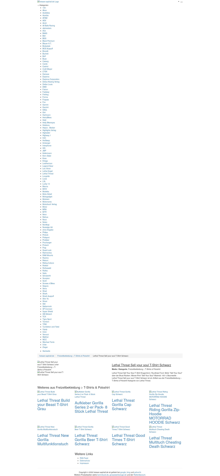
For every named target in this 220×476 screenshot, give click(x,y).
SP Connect (47, 309)
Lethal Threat (48, 173)
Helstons (46, 125)
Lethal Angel (48, 171)
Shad (45, 291)
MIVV (45, 189)
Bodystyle (46, 46)
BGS (44, 38)
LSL (44, 181)
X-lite (44, 344)
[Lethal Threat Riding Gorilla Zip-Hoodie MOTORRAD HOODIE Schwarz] (159, 395)
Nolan (45, 222)
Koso (45, 158)
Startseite (46, 351)
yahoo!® (137, 472)
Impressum (84, 463)
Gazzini (46, 107)
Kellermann (47, 153)
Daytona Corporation (51, 79)
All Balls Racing (49, 25)
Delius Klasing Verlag (51, 81)
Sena (45, 288)
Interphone (47, 145)
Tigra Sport (47, 319)
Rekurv (45, 260)
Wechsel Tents (48, 342)
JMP (44, 150)
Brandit (45, 51)
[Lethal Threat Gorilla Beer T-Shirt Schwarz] (85, 427)
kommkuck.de (103, 474)
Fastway (46, 92)
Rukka (45, 270)
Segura (45, 286)
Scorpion (46, 278)
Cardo (45, 64)
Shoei (45, 301)
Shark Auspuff (48, 296)
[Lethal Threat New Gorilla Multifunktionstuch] (47, 427)
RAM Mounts (48, 255)
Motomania (47, 201)
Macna (45, 186)
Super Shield (48, 311)
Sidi (44, 303)
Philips (45, 232)
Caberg (46, 61)
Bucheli (45, 53)
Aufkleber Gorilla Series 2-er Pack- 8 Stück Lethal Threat (91, 407)
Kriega (45, 161)
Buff (44, 56)
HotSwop (46, 140)
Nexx (45, 214)
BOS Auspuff (48, 48)
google (123, 472)
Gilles (45, 109)
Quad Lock (47, 250)
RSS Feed (84, 458)
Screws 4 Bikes (49, 283)
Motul (45, 206)
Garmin (46, 104)
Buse (45, 58)
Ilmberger (46, 143)
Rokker (45, 265)
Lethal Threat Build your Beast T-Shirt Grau (53, 404)
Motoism (46, 199)
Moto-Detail (47, 194)
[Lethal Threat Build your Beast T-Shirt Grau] (47, 392)
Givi (44, 112)
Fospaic (46, 99)
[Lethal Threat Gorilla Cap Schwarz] (122, 392)
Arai (44, 30)
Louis (45, 178)
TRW (45, 324)
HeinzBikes (47, 117)
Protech (46, 245)
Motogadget (47, 196)
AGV (44, 20)
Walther (46, 337)
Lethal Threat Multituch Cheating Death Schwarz (165, 442)
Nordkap (46, 224)
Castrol (45, 66)
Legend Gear (48, 166)
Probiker (46, 240)
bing (128, 472)
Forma (45, 97)
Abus (45, 10)
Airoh (45, 23)
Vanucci (46, 334)
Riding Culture (48, 263)
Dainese (46, 74)
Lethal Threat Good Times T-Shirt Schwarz (128, 439)
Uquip (45, 329)
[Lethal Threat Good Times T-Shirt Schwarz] (122, 427)
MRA (44, 209)
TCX (44, 316)
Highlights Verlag (49, 130)
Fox (44, 102)
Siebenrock (47, 306)
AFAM (45, 18)
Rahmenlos (47, 252)
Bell (44, 35)
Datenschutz (85, 460)
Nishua (45, 217)
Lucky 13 (46, 183)
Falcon (45, 89)
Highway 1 (47, 135)
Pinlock (45, 235)
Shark (45, 293)
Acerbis (46, 15)
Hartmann (47, 115)
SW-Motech (47, 314)
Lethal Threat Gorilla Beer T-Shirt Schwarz (91, 439)
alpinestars (47, 28)
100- (44, 7)
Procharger (47, 242)
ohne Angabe (48, 229)
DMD (45, 87)
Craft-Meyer (47, 69)
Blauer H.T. (47, 43)
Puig (44, 247)
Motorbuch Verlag (50, 204)
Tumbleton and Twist (51, 326)
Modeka (46, 191)
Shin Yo (46, 298)
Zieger (45, 347)
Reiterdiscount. (140, 474)
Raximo (46, 258)
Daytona (46, 76)
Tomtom (46, 321)
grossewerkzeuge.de (118, 474)
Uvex (45, 332)
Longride (46, 176)
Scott (45, 280)
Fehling (46, 94)
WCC (45, 339)
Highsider (46, 132)
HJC (44, 138)
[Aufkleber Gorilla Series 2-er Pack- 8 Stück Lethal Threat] (85, 394)
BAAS (45, 33)
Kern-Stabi (47, 155)
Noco (45, 219)
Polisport (46, 237)
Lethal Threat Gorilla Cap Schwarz (123, 404)
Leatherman (47, 163)
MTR (44, 212)
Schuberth (47, 275)
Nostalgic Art (48, 227)
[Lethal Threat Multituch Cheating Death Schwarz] (159, 429)
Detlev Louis (47, 84)
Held (44, 120)
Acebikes (46, 12)
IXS (44, 148)
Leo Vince (47, 168)
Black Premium (49, 41)
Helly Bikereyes (49, 122)
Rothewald (47, 268)
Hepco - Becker (49, 127)
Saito (45, 273)
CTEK (45, 71)
